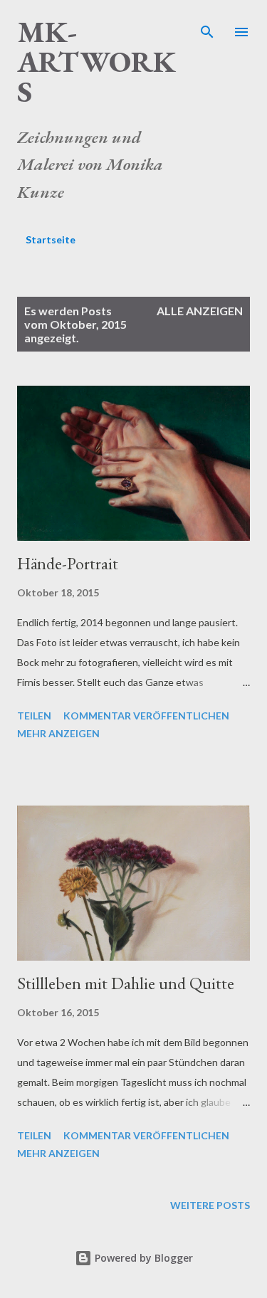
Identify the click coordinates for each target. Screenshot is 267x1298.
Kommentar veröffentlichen (146, 715)
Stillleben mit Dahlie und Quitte (125, 983)
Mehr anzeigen (58, 733)
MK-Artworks (96, 61)
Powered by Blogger (142, 1258)
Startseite (50, 239)
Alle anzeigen (200, 310)
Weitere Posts (210, 1205)
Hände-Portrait (67, 563)
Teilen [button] (34, 715)
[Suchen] (207, 25)
